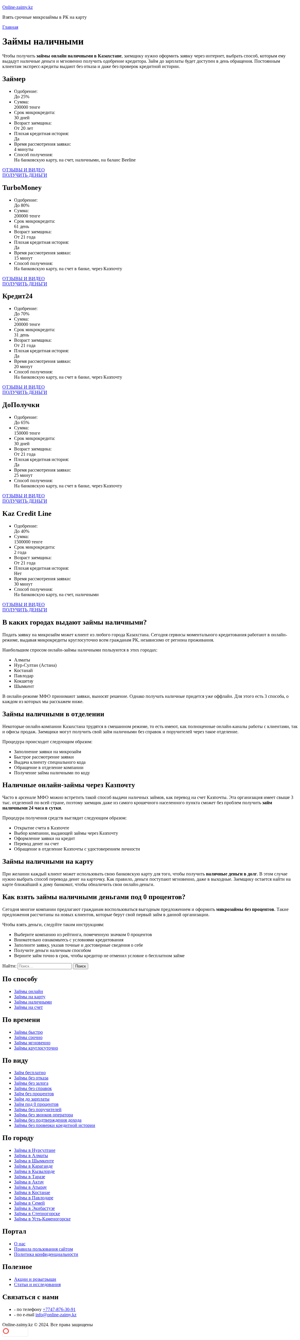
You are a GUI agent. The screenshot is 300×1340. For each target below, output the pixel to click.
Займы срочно (28, 1037)
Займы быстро (28, 1032)
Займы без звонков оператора (43, 1114)
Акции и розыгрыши (35, 1279)
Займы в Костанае (32, 1192)
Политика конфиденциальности (46, 1254)
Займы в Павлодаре (33, 1197)
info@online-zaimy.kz (55, 1314)
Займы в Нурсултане (34, 1150)
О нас (19, 1243)
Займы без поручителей (38, 1109)
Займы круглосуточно (36, 1047)
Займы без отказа (31, 1077)
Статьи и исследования (37, 1284)
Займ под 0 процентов (36, 1104)
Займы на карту (29, 996)
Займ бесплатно (30, 1072)
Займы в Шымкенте (34, 1160)
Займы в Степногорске (37, 1213)
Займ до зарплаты (32, 1098)
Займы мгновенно (32, 1042)
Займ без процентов (34, 1093)
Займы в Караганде (33, 1166)
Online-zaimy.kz (17, 7)
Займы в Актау (29, 1181)
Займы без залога (31, 1083)
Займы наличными (33, 1001)
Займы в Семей (29, 1202)
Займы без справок (33, 1088)
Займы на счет (28, 1007)
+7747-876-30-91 (59, 1309)
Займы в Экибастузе (34, 1208)
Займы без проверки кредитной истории (54, 1125)
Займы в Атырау (30, 1187)
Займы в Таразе (29, 1176)
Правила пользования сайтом (43, 1249)
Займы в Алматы (31, 1155)
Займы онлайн (28, 991)
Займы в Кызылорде (34, 1171)
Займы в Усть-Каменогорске (42, 1218)
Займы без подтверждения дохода (47, 1120)
